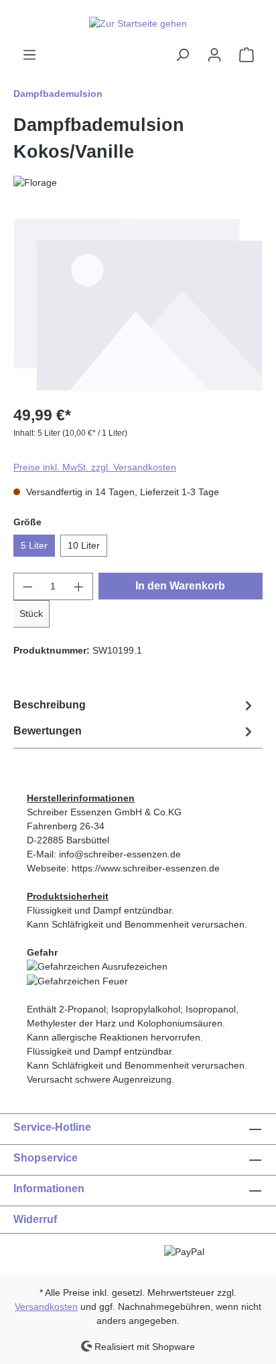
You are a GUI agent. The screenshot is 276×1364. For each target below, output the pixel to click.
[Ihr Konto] (214, 54)
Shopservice (45, 1158)
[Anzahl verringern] (27, 586)
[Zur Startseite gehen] (138, 23)
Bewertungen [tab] (47, 730)
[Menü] (29, 54)
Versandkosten (46, 1306)
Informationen (48, 1188)
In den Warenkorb (180, 585)
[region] (138, 305)
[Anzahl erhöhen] (79, 586)
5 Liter (34, 545)
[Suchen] (182, 54)
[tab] (134, 705)
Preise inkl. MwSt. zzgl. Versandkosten (94, 467)
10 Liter (84, 545)
